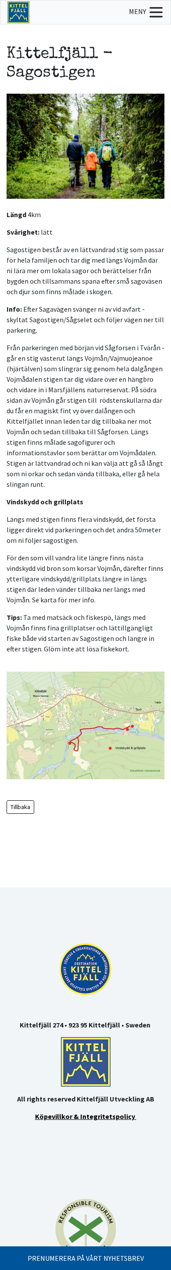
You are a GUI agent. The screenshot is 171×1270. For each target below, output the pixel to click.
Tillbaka (20, 807)
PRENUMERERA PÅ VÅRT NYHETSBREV (86, 1258)
